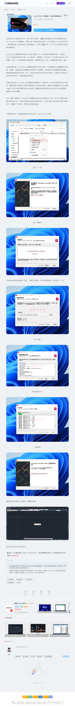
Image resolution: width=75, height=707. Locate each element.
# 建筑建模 (11, 582)
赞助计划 (61, 3)
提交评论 (66, 656)
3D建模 (19, 9)
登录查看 (51, 30)
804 (18, 606)
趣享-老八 (18, 603)
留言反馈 (16, 555)
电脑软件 (20, 579)
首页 (6, 9)
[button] (69, 607)
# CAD (18, 582)
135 (27, 606)
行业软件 (12, 9)
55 (22, 606)
